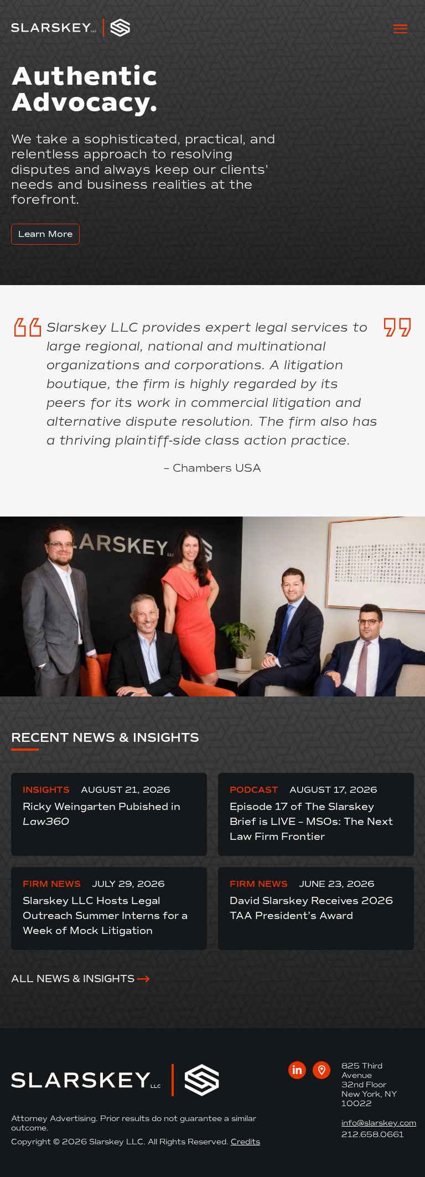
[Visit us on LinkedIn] (297, 1070)
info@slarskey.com (378, 1123)
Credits (245, 1142)
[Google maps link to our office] (321, 1070)
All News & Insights (72, 979)
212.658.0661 (372, 1134)
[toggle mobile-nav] (400, 28)
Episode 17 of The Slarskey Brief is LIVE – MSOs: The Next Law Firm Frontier (311, 822)
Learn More (45, 234)
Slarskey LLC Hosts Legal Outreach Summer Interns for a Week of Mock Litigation (105, 916)
